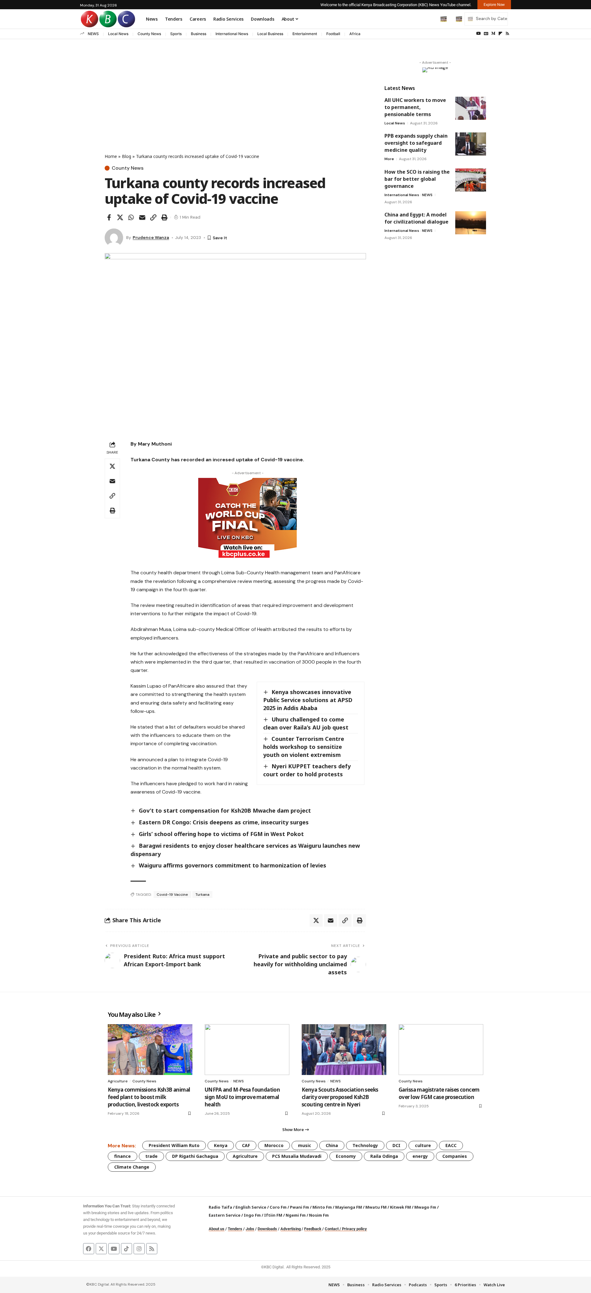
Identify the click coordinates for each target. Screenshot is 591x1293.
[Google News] (486, 33)
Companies (454, 1156)
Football (333, 33)
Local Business (270, 33)
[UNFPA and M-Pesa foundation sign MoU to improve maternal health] (247, 1049)
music (304, 1145)
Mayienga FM (348, 1207)
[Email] (142, 217)
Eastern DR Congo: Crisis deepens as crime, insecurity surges (224, 822)
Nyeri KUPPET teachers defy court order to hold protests (307, 770)
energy (420, 1156)
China (332, 1145)
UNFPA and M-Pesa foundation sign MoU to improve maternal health (242, 1097)
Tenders (235, 1228)
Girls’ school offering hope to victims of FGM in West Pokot (221, 834)
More (389, 158)
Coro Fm (278, 1207)
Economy (346, 1156)
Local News (118, 33)
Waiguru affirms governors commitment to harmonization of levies (232, 865)
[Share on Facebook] (109, 217)
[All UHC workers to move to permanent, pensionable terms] (470, 108)
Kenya (220, 1145)
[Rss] (507, 33)
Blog (126, 156)
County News (149, 33)
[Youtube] (113, 1248)
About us (216, 1228)
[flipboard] (500, 33)
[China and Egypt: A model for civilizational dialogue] (470, 222)
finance (122, 1156)
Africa (354, 33)
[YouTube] (478, 33)
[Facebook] (88, 1248)
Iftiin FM (273, 1215)
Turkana (202, 894)
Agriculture (118, 1081)
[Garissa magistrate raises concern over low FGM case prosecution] (441, 1049)
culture (423, 1145)
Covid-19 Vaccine (172, 894)
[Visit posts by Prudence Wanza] (114, 237)
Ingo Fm (252, 1215)
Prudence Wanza (151, 237)
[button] (430, 18)
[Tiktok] (126, 1248)
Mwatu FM (376, 1207)
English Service (250, 1207)
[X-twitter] (101, 1248)
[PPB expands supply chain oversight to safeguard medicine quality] (470, 144)
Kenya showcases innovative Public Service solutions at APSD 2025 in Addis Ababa (307, 700)
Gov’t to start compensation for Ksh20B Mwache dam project (225, 810)
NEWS (93, 33)
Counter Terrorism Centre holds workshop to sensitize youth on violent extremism (303, 746)
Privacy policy (354, 1228)
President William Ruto (174, 1145)
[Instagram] (139, 1248)
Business (198, 33)
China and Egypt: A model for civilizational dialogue (416, 218)
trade (151, 1156)
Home (111, 156)
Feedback (312, 1228)
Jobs (250, 1228)
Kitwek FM (400, 1207)
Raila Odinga (384, 1156)
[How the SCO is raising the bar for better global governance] (470, 180)
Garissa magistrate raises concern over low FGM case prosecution (439, 1093)
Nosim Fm (318, 1215)
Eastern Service (224, 1215)
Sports (176, 33)
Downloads (267, 1228)
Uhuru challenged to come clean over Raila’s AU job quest (305, 723)
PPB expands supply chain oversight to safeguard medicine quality (416, 142)
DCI (396, 1145)
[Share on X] (120, 217)
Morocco (273, 1145)
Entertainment (304, 33)
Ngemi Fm (296, 1215)
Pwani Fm (299, 1207)
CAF (246, 1145)
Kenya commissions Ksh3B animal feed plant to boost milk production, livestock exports (149, 1097)
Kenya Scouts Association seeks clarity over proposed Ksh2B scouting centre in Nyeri (340, 1097)
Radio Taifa (220, 1207)
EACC (450, 1145)
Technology (365, 1145)
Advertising (290, 1228)
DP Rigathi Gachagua (195, 1156)
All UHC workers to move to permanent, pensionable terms (415, 107)
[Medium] (493, 33)
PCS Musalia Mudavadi (296, 1156)
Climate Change (131, 1167)
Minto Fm (322, 1207)
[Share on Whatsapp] (131, 217)
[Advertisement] (235, 107)
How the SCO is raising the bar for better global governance (417, 178)
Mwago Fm (425, 1207)
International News (231, 33)
